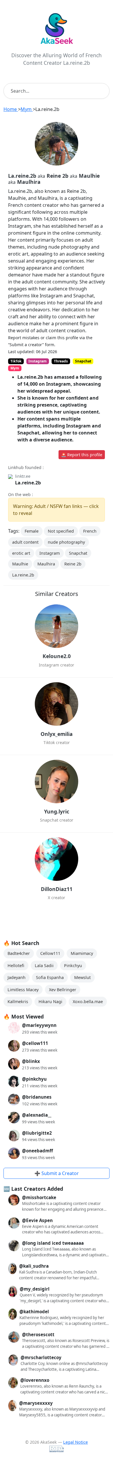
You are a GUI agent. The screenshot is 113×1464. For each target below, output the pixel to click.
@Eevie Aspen (37, 1220)
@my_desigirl (35, 1289)
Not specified (61, 531)
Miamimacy (82, 953)
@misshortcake (39, 1197)
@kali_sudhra (34, 1266)
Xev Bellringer (62, 989)
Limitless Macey (23, 989)
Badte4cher (19, 953)
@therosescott (38, 1334)
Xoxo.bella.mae (88, 1001)
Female (32, 531)
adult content (25, 542)
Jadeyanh (16, 977)
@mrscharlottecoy (41, 1357)
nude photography (66, 542)
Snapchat (78, 553)
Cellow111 (50, 953)
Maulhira (46, 564)
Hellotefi (16, 965)
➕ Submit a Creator (56, 1173)
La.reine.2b (28, 482)
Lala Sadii (44, 965)
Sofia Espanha (50, 977)
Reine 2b (72, 564)
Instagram (49, 553)
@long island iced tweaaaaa (53, 1243)
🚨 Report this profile (81, 454)
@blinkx (31, 1061)
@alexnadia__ (36, 1115)
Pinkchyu (73, 965)
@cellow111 (35, 1043)
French (89, 531)
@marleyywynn (39, 1025)
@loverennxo (34, 1380)
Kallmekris (18, 1001)
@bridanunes (37, 1097)
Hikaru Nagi (50, 1001)
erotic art (21, 553)
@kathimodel (34, 1311)
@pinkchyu (34, 1079)
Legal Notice (75, 1442)
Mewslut (82, 977)
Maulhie (20, 564)
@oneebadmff (37, 1151)
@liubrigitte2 (37, 1133)
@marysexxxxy (36, 1403)
